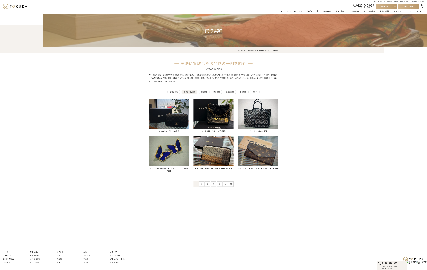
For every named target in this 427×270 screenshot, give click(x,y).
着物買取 (243, 92)
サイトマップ (115, 262)
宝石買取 (204, 92)
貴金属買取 (230, 92)
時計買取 (217, 92)
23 (231, 184)
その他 (254, 92)
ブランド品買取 (189, 92)
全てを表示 (174, 92)
